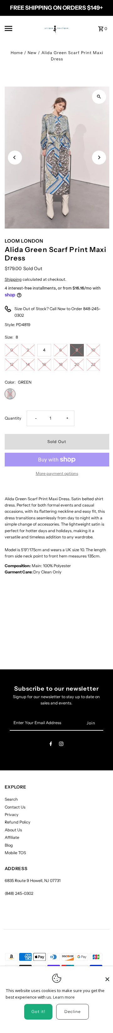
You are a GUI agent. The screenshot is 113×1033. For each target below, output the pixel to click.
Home (17, 52)
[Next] (99, 157)
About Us (13, 830)
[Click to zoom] (99, 97)
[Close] (107, 976)
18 (60, 364)
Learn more (64, 997)
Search (11, 799)
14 (28, 364)
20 (76, 364)
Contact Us (15, 807)
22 (93, 364)
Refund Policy (17, 822)
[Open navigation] (16, 28)
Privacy (12, 814)
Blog (9, 845)
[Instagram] (61, 745)
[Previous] (15, 157)
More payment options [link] (57, 473)
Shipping (13, 279)
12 (11, 364)
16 (44, 364)
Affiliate (12, 837)
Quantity (13, 418)
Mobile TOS (15, 852)
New (32, 52)
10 (93, 350)
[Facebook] (51, 745)
